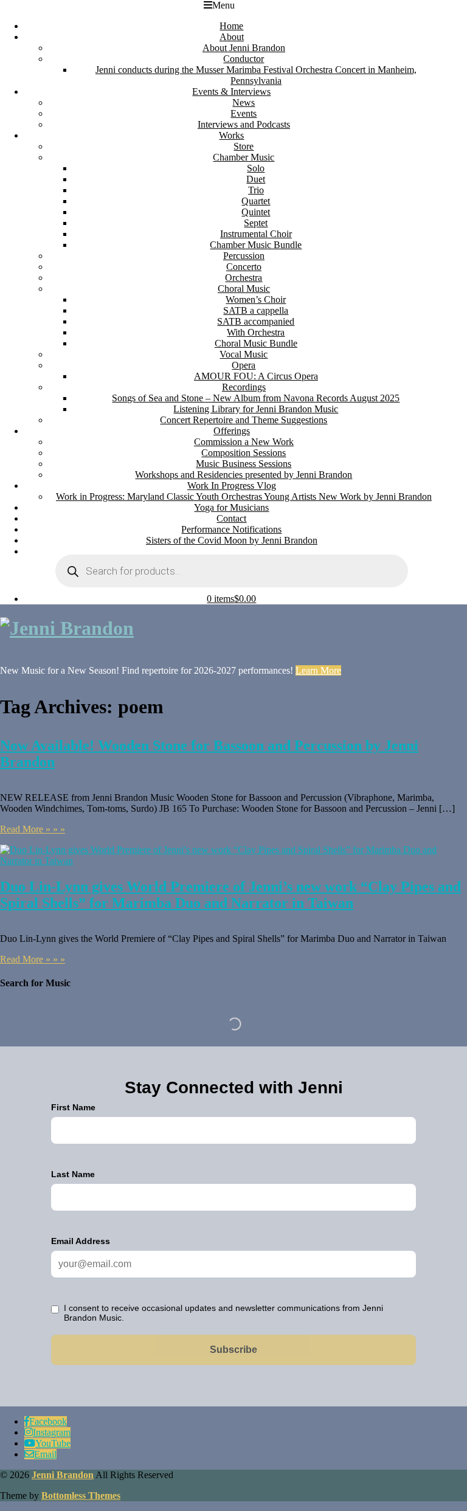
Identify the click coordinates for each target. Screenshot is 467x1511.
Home (231, 26)
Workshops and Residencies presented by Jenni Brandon (243, 474)
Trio (256, 190)
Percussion (244, 256)
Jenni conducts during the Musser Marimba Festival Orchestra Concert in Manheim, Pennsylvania (256, 75)
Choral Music (244, 288)
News (243, 102)
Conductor (243, 59)
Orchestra (243, 277)
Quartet (255, 201)
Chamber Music (243, 157)
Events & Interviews (231, 91)
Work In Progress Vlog (231, 485)
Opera (243, 365)
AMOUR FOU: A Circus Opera (256, 376)
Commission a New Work (244, 442)
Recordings (244, 387)
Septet (256, 223)
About (232, 37)
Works (231, 135)
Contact (231, 518)
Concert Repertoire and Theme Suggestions (243, 420)
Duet (255, 179)
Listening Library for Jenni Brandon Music (255, 409)
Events (243, 113)
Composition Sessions (243, 453)
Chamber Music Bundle (256, 245)
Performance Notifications (231, 529)
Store (244, 146)
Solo (256, 168)
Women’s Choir (256, 299)
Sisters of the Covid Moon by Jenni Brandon (231, 540)
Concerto (243, 266)
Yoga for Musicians (231, 507)
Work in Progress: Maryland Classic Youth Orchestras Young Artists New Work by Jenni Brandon (244, 496)
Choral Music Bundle (256, 343)
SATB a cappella (255, 310)
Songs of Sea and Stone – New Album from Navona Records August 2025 (256, 398)
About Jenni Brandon (243, 48)
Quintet (255, 212)
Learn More (318, 670)
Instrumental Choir (256, 234)
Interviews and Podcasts (244, 124)
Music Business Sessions (243, 463)
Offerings (231, 431)
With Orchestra (256, 332)
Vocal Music (244, 354)
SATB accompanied (255, 321)
